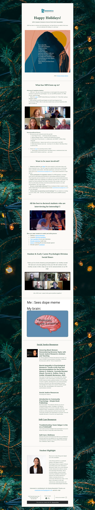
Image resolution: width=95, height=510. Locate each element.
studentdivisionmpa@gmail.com (44, 171)
